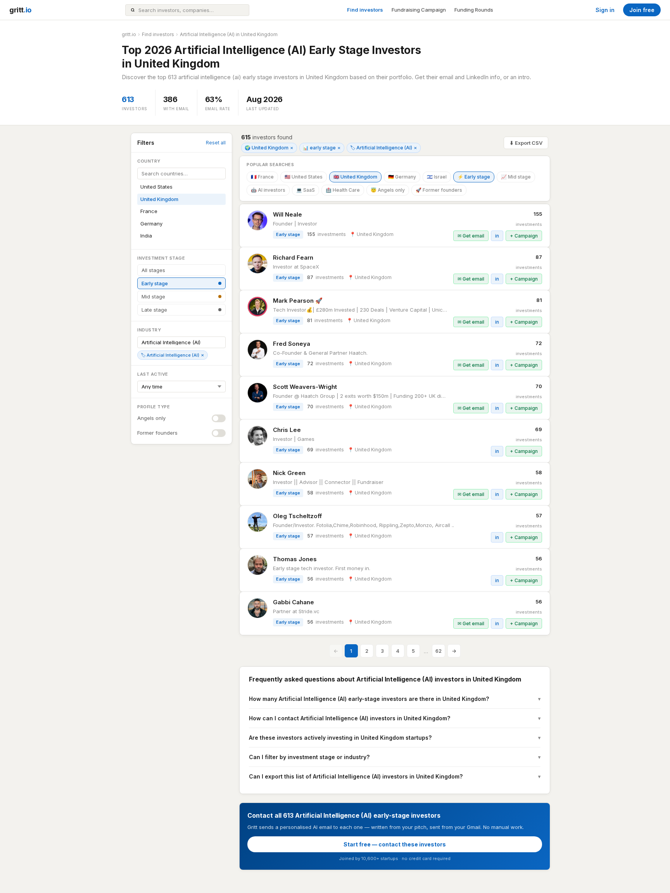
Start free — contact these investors (395, 844)
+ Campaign (524, 236)
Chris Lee (287, 429)
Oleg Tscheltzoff (297, 516)
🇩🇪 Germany (402, 177)
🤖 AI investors (268, 190)
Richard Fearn (293, 257)
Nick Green (289, 473)
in (497, 236)
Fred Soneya (291, 343)
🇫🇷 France (262, 177)
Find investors (365, 10)
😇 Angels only (388, 190)
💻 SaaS (305, 190)
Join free (641, 10)
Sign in (605, 10)
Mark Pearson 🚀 (298, 300)
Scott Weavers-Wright (305, 386)
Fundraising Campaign (419, 10)
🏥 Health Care (343, 190)
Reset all (216, 143)
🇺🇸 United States (304, 177)
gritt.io (129, 34)
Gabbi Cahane (293, 602)
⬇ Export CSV (525, 143)
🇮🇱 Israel (437, 177)
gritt (20, 10)
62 (438, 651)
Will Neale (287, 214)
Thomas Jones (295, 559)
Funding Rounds (473, 10)
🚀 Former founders (439, 190)
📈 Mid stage (516, 177)
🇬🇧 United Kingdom (355, 177)
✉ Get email (471, 236)
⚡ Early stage (474, 177)
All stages (153, 270)
